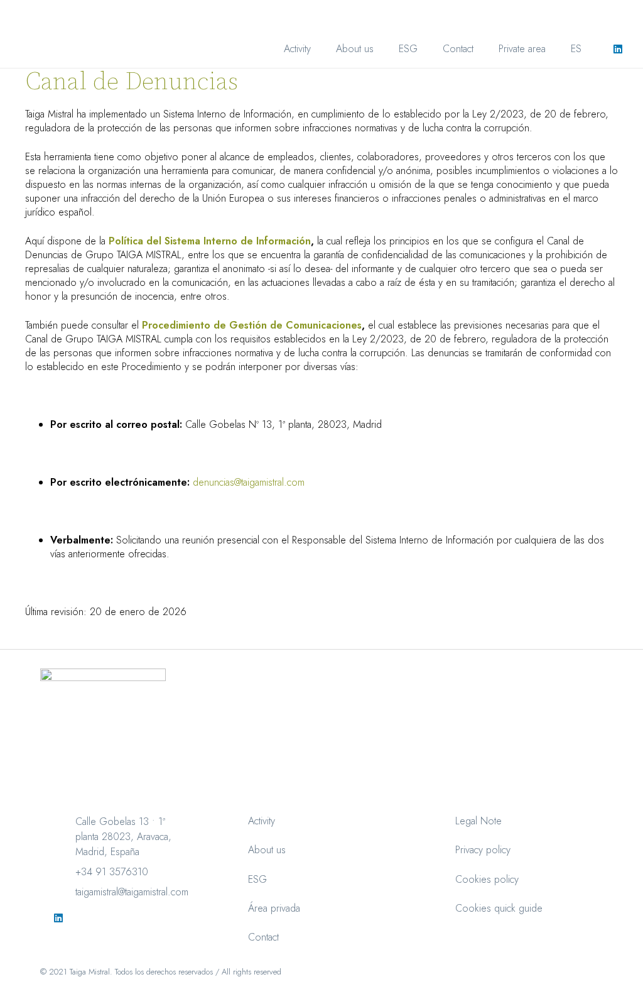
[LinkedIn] (618, 49)
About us (267, 850)
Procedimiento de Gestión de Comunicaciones (250, 325)
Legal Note (478, 821)
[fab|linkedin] (58, 918)
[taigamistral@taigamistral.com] (64, 892)
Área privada (274, 908)
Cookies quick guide (499, 908)
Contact (263, 937)
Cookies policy (487, 879)
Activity (261, 821)
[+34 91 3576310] (64, 872)
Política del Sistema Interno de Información (208, 241)
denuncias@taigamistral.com (249, 482)
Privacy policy (483, 850)
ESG (257, 879)
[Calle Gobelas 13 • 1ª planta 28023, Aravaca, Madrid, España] (64, 821)
